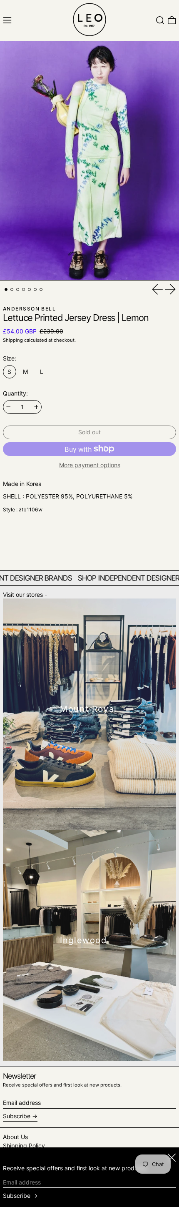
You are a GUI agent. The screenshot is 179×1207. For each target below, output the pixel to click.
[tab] (6, 289)
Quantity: (15, 393)
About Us (15, 1136)
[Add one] (36, 407)
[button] (160, 20)
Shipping (13, 340)
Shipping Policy (24, 1145)
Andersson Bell (29, 309)
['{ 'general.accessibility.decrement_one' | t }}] (8, 407)
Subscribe (16, 1115)
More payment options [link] (89, 465)
